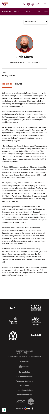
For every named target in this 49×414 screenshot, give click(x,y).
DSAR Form (24, 386)
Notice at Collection (24, 395)
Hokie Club (28, 4)
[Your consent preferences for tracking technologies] (4, 410)
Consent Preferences (24, 376)
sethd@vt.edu (8, 75)
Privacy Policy (24, 372)
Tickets (33, 4)
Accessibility (24, 361)
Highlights (7, 84)
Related (18, 84)
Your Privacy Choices (24, 390)
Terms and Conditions (24, 381)
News (38, 12)
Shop (37, 4)
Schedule (18, 12)
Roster (29, 12)
